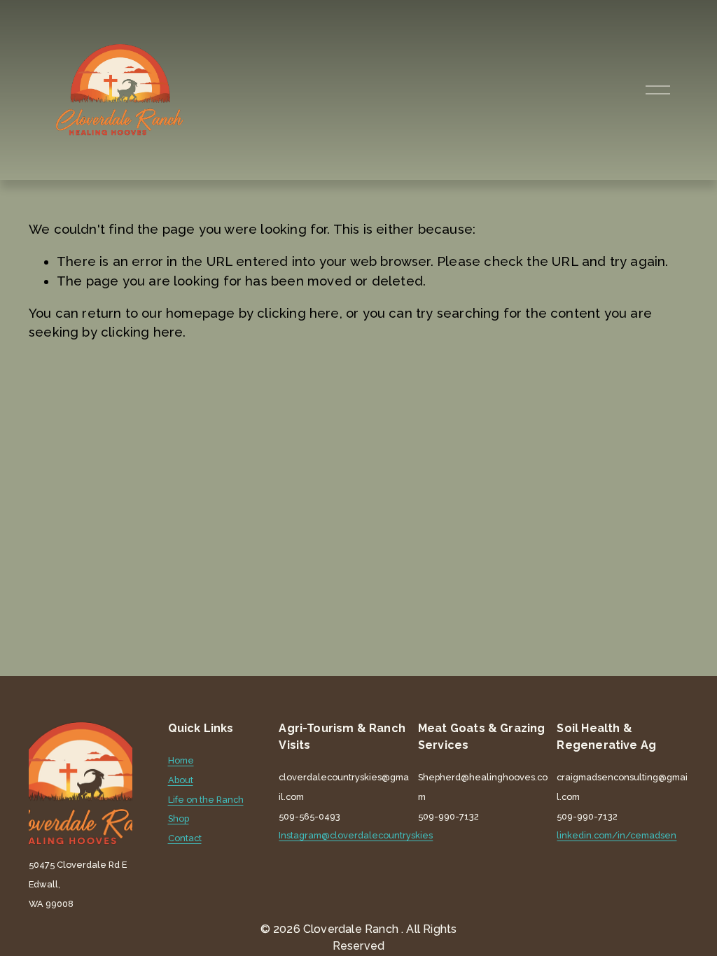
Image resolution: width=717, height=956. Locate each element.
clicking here (298, 313)
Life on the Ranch (206, 800)
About (180, 780)
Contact (185, 838)
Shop (178, 819)
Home (181, 761)
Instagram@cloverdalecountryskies (356, 836)
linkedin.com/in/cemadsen (616, 836)
